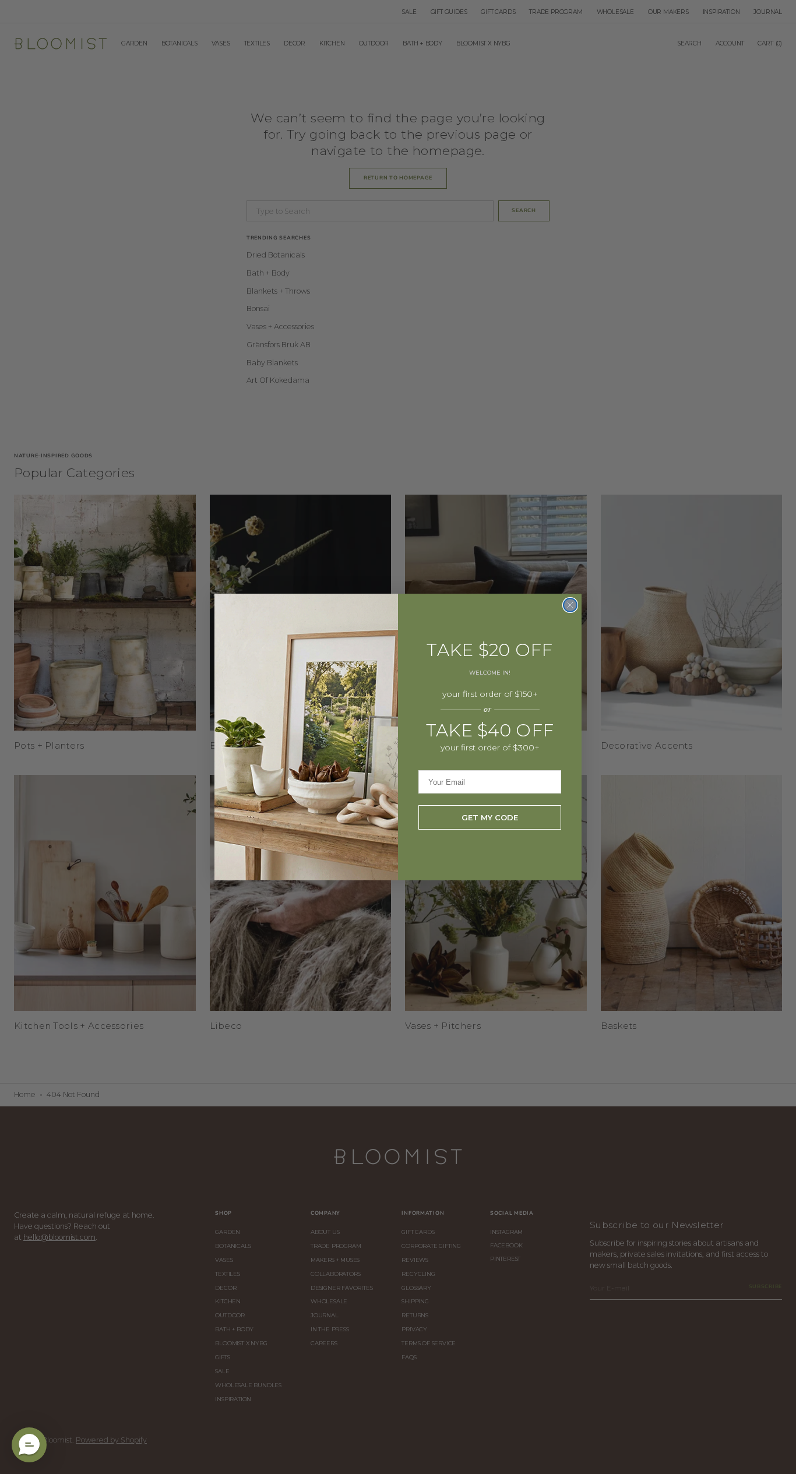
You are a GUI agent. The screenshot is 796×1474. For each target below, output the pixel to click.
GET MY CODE (490, 817)
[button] (29, 1444)
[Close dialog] (570, 605)
